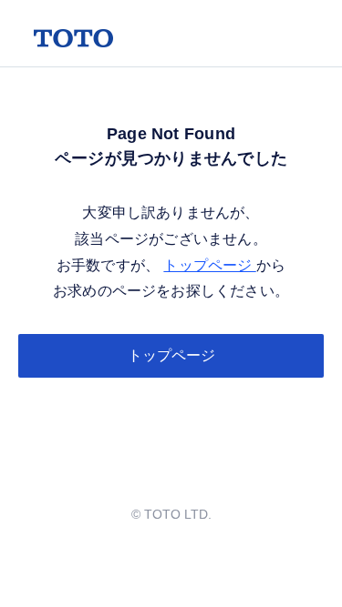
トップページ (209, 265)
